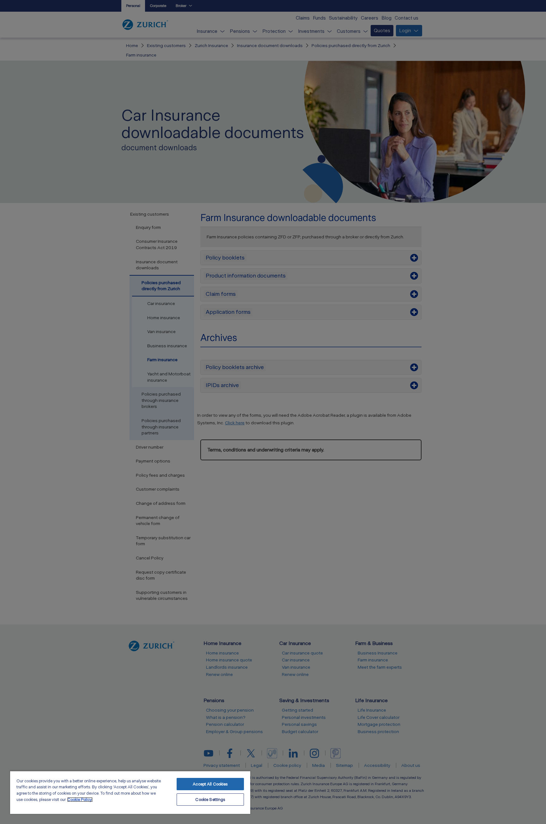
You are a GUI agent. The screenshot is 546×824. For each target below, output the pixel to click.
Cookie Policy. (80, 799)
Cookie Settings (210, 799)
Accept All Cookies (210, 784)
